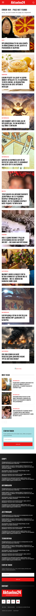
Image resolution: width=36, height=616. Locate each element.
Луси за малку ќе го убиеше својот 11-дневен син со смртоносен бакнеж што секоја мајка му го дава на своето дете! (23, 413)
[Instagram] (8, 602)
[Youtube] (18, 602)
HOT (3, 40)
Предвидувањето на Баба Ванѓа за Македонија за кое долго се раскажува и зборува (15, 45)
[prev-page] (3, 422)
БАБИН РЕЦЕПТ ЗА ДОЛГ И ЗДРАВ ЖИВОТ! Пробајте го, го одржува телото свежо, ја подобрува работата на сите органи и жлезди (14, 82)
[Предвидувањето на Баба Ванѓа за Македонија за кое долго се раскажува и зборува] (18, 34)
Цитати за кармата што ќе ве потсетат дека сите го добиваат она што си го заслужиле (15, 162)
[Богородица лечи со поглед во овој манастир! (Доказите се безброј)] (18, 306)
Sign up (18, 444)
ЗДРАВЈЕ (4, 74)
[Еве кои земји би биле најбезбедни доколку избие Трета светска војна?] (18, 345)
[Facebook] (4, 602)
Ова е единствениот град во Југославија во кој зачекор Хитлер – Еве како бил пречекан (14, 240)
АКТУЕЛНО (5, 271)
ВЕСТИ (4, 191)
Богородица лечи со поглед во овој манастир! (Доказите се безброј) (14, 317)
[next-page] (6, 422)
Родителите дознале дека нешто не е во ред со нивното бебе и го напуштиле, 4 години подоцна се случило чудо (23, 385)
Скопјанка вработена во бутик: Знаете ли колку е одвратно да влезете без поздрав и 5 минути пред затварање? (22, 399)
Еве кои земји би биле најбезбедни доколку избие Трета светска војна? (13, 356)
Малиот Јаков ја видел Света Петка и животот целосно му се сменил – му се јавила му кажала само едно (14, 277)
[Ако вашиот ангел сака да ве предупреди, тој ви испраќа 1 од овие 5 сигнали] (18, 111)
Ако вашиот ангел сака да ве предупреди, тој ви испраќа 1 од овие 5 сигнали (14, 123)
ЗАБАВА (4, 234)
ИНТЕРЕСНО (5, 118)
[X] (13, 602)
